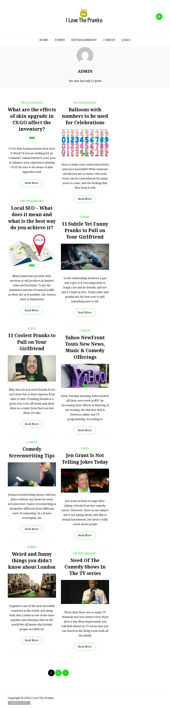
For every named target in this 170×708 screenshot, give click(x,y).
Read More (32, 183)
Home (44, 40)
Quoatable (23, 703)
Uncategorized (32, 102)
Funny (60, 40)
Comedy (109, 40)
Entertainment (84, 40)
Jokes (126, 40)
